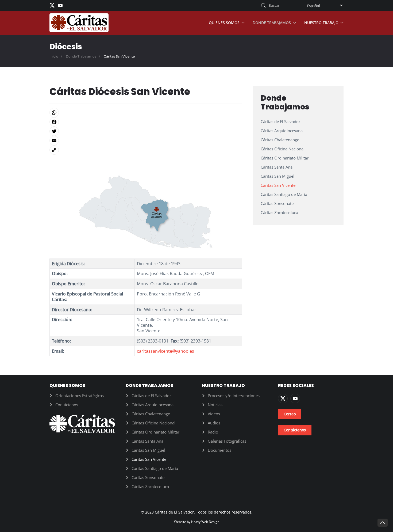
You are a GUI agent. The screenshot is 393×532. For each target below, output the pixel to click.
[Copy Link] (145, 150)
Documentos (219, 450)
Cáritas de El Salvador (280, 121)
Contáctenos (66, 404)
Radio (213, 432)
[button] (382, 523)
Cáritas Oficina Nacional (283, 148)
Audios (214, 422)
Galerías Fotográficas (227, 441)
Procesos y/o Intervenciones (234, 395)
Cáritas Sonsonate (277, 203)
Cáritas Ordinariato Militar (285, 158)
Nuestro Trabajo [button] (321, 22)
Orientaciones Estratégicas (79, 395)
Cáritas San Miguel (277, 176)
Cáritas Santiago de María (284, 194)
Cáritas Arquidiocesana (282, 130)
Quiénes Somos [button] (224, 22)
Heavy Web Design (205, 521)
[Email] (145, 140)
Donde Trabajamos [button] (272, 22)
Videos (214, 413)
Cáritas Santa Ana (276, 167)
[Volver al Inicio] (79, 22)
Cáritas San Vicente (278, 185)
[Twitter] (145, 131)
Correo (290, 413)
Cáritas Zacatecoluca (279, 212)
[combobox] (278, 5)
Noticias (215, 404)
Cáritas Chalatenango (280, 139)
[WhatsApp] (145, 112)
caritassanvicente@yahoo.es (165, 351)
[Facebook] (145, 122)
